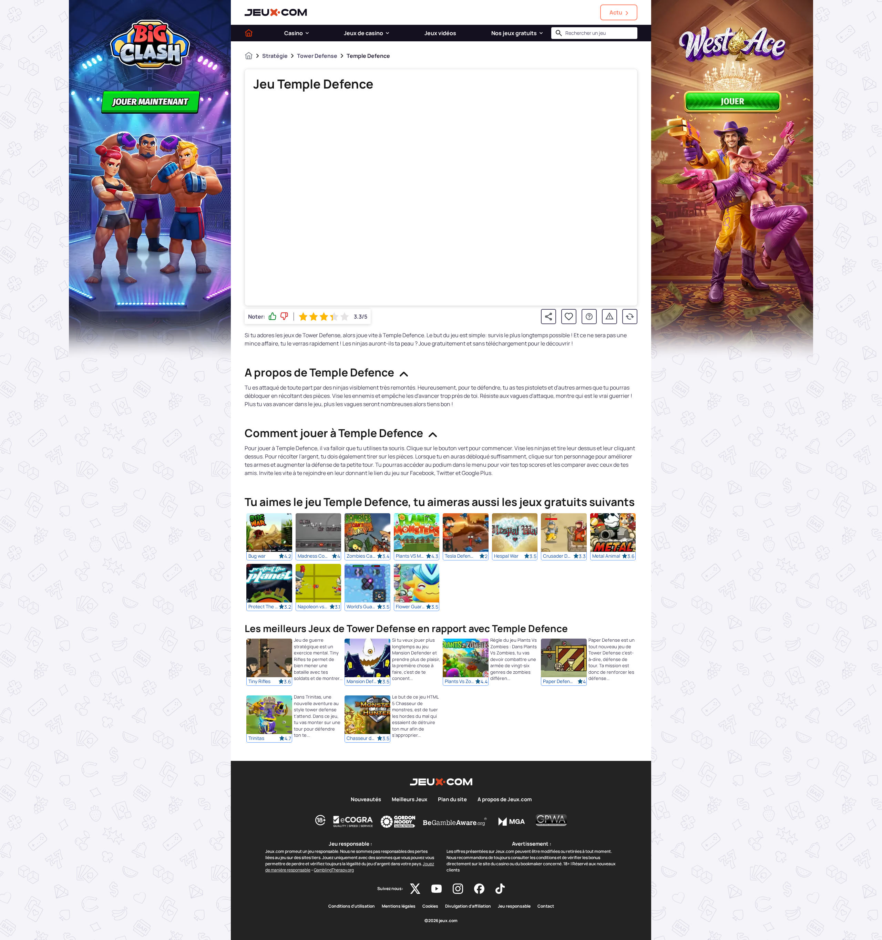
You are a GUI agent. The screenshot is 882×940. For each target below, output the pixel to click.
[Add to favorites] (569, 316)
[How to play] (589, 316)
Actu (615, 12)
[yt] (436, 889)
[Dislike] (284, 316)
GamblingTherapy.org (334, 870)
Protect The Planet (263, 606)
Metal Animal (606, 556)
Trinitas (256, 738)
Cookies (430, 906)
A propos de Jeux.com (505, 799)
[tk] (500, 889)
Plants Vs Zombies (460, 682)
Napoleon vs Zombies (313, 606)
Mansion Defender (362, 682)
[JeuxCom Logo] (276, 12)
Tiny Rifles (259, 682)
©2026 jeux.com (441, 921)
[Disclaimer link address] (353, 821)
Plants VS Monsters (411, 556)
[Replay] (630, 316)
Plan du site (452, 799)
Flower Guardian (411, 606)
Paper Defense (558, 682)
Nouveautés (366, 799)
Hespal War (506, 556)
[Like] (272, 316)
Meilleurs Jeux (409, 799)
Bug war (257, 556)
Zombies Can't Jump (362, 556)
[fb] (479, 889)
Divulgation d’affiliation (468, 906)
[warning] (609, 316)
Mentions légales (399, 906)
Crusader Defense (558, 556)
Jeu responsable (514, 906)
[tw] (415, 889)
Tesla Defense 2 (460, 556)
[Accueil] (249, 33)
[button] (307, 33)
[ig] (458, 889)
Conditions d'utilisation (351, 906)
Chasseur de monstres (362, 738)
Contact (545, 906)
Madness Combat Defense (313, 556)
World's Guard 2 (362, 606)
